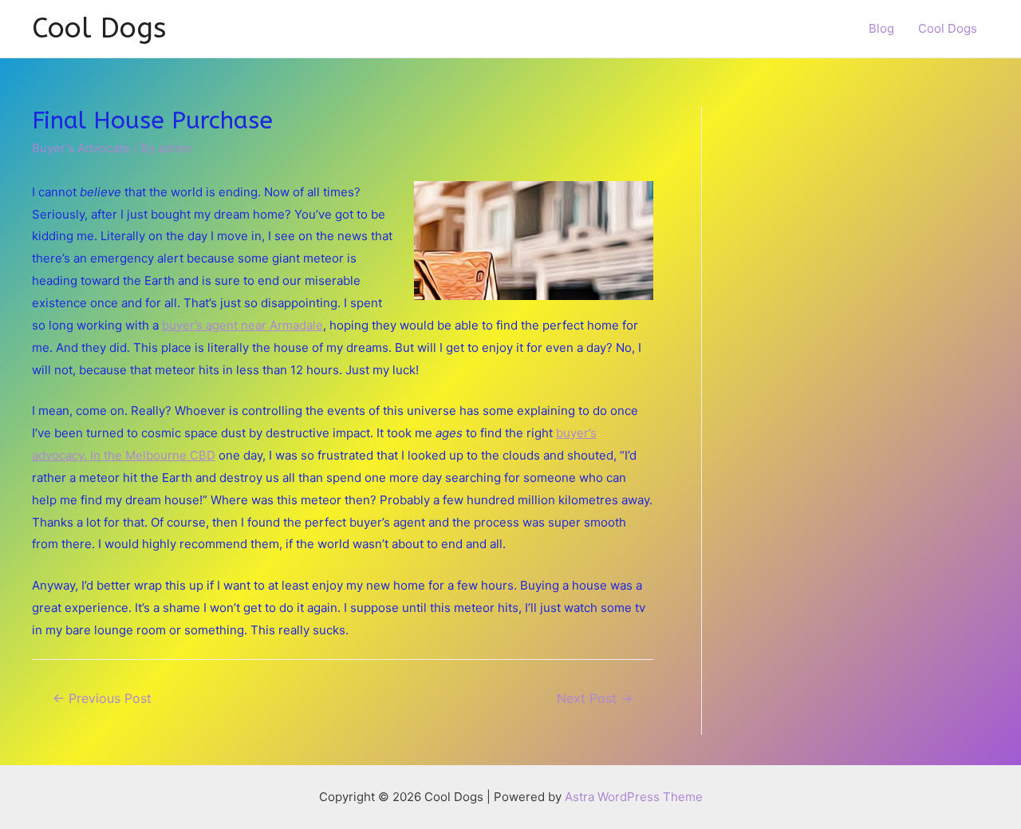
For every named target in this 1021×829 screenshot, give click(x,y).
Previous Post (102, 698)
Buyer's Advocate (81, 148)
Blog (881, 28)
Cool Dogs (99, 28)
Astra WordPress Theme (634, 796)
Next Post (595, 698)
